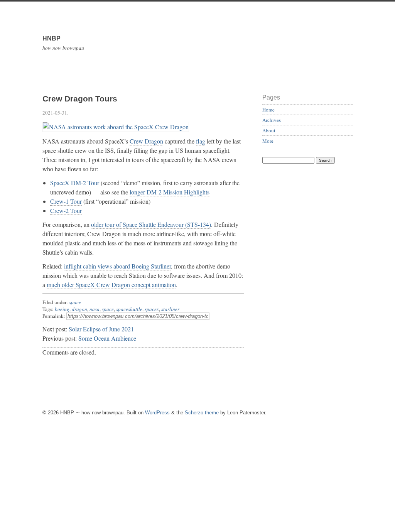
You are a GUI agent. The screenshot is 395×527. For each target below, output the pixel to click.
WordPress (157, 413)
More (267, 140)
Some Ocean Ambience (107, 338)
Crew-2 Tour (66, 210)
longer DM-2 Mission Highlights (169, 192)
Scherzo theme (202, 413)
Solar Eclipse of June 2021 (101, 329)
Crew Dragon (146, 141)
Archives (271, 120)
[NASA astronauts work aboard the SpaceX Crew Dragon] (115, 127)
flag (200, 141)
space (75, 302)
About (268, 130)
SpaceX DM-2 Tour (74, 183)
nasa (94, 309)
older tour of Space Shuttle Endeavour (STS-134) (151, 224)
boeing (62, 309)
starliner (170, 309)
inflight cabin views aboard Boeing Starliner (117, 266)
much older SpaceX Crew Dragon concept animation (111, 284)
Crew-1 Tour (66, 201)
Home (268, 109)
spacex (152, 309)
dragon (79, 309)
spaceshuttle (129, 309)
